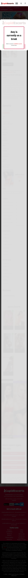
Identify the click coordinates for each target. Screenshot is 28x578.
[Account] (25, 3)
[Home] (7, 3)
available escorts (18, 43)
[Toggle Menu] (16, 3)
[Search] (21, 3)
